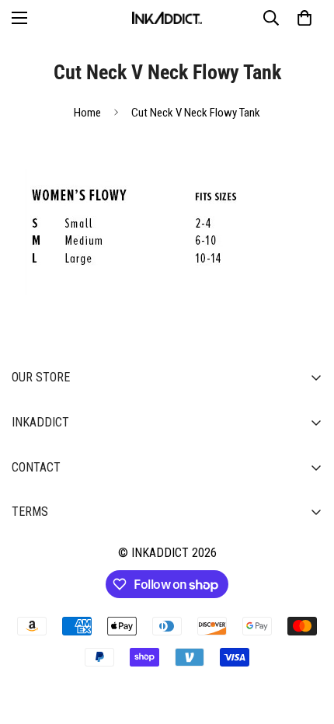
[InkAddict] (167, 18)
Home (87, 113)
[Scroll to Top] (306, 641)
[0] (304, 18)
